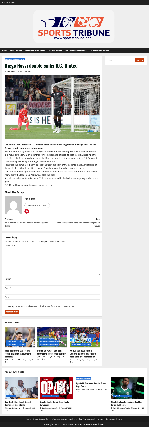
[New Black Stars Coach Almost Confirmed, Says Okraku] (21, 388)
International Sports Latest (49, 342)
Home (4, 50)
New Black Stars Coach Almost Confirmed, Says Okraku (18, 403)
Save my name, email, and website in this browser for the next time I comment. (41, 306)
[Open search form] (146, 50)
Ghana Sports (16, 50)
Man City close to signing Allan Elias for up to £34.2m (126, 403)
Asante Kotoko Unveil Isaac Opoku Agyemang (54, 403)
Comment (10, 245)
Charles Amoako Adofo (14, 360)
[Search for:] (121, 60)
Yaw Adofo (11, 71)
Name (8, 279)
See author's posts (37, 205)
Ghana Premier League (51, 396)
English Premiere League (122, 396)
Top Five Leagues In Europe (91, 419)
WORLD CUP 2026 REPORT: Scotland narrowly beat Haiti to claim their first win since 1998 (83, 353)
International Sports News (14, 59)
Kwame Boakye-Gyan (78, 360)
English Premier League (35, 50)
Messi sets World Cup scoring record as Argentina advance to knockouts (18, 353)
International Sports (100, 50)
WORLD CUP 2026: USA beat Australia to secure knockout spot (51, 352)
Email (8, 288)
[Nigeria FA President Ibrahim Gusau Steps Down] (92, 378)
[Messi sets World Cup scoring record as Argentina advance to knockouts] (20, 337)
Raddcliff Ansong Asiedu (47, 357)
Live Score (73, 419)
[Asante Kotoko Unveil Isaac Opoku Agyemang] (56, 388)
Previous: (26, 222)
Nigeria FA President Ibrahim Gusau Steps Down (91, 385)
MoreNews (87, 424)
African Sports (55, 50)
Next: (78, 222)
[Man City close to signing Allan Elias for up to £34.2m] (127, 388)
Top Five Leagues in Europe (76, 50)
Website (8, 297)
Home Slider (11, 396)
